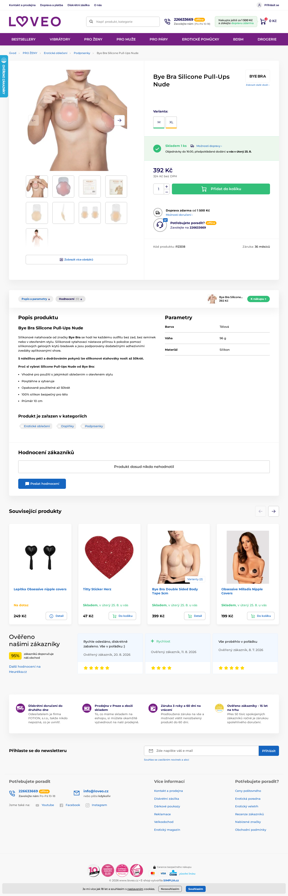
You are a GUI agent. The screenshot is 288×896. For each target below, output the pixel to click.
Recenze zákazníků (249, 814)
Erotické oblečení (55, 53)
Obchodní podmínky (250, 829)
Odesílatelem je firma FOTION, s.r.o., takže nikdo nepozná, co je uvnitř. (48, 718)
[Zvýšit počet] (166, 186)
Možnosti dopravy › (209, 146)
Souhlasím (195, 889)
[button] (119, 120)
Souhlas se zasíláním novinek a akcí (166, 759)
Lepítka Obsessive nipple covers (40, 589)
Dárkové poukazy (167, 806)
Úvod (12, 53)
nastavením (135, 889)
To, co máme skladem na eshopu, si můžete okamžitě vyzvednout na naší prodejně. (117, 718)
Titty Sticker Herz (97, 589)
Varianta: (160, 111)
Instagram (99, 805)
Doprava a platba (51, 5)
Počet (158, 189)
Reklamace (162, 814)
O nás (98, 5)
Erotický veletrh (246, 806)
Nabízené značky (248, 822)
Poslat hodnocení (44, 484)
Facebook (73, 805)
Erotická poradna (248, 798)
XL (171, 122)
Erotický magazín (167, 829)
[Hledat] (91, 22)
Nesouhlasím (170, 889)
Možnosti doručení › (179, 214)
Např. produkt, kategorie (114, 21)
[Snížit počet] (166, 192)
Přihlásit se (271, 5)
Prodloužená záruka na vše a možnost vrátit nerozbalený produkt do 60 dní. (182, 718)
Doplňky (67, 426)
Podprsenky (82, 53)
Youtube (48, 805)
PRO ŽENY (30, 53)
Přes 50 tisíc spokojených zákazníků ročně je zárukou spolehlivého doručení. (247, 718)
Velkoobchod (163, 822)
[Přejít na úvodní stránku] (35, 21)
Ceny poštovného (248, 791)
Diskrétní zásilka (79, 5)
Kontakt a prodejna (22, 5)
